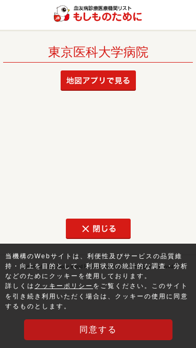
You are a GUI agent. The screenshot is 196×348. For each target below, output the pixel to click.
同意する (98, 329)
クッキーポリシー (63, 286)
